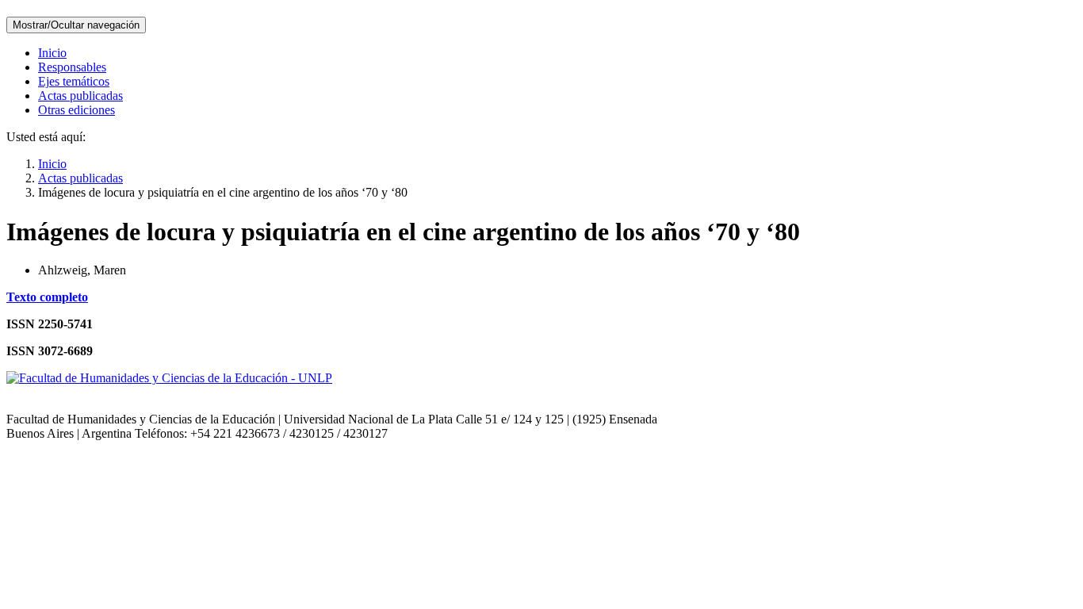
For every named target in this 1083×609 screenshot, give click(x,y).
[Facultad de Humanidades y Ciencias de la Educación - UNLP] (169, 378)
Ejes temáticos (73, 81)
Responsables (72, 67)
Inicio (52, 52)
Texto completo (47, 297)
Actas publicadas (80, 95)
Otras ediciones (76, 110)
